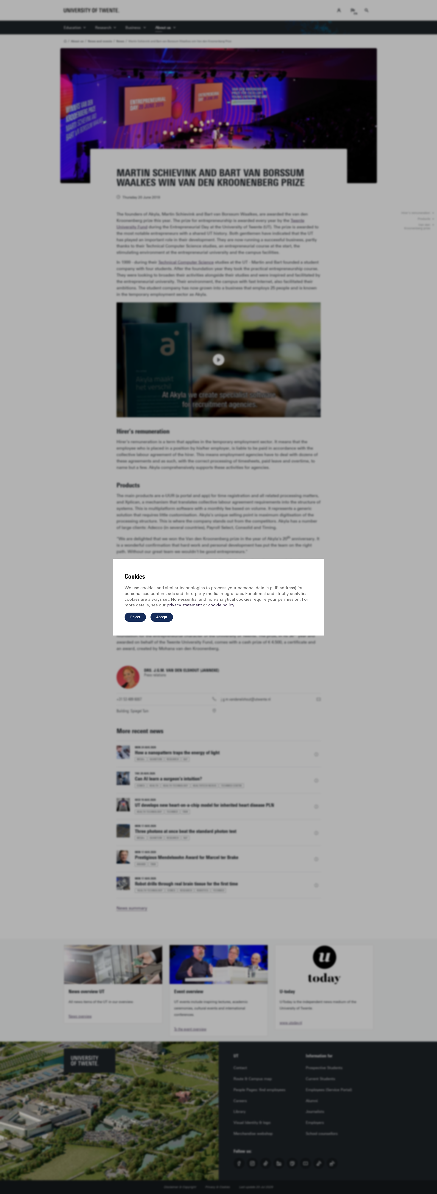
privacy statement (184, 605)
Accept (161, 617)
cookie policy (221, 605)
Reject (135, 617)
